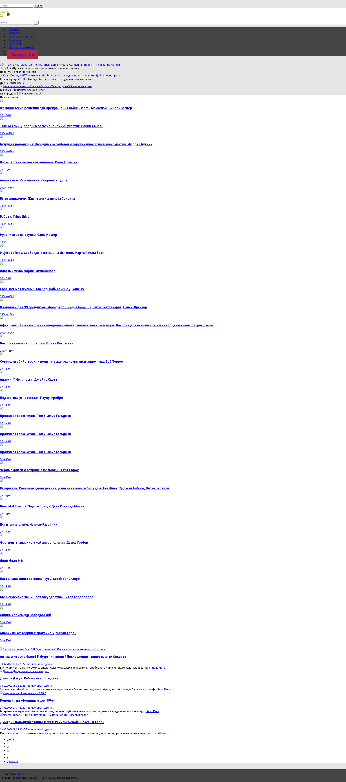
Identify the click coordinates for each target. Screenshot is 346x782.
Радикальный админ (39, 664)
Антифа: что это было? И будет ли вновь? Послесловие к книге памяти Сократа (63, 657)
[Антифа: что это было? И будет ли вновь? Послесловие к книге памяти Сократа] (52, 649)
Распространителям (22, 47)
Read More (158, 667)
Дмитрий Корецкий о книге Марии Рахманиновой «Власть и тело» (52, 722)
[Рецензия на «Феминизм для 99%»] (23, 693)
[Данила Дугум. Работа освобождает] (24, 671)
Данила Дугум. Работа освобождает (29, 678)
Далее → (12, 761)
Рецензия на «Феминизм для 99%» (27, 700)
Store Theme (25, 774)
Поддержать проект (22, 54)
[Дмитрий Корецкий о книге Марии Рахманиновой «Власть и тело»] (44, 715)
